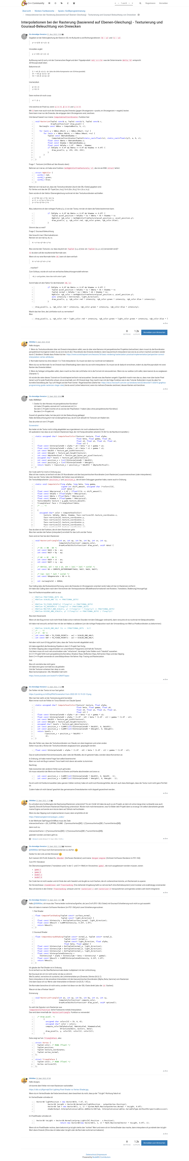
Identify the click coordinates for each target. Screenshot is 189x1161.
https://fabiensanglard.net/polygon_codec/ (46, 817)
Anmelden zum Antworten (154, 332)
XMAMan (32, 342)
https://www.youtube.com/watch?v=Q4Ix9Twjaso (49, 676)
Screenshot (33, 425)
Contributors (105, 1157)
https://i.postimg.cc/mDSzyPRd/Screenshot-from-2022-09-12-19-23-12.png (60, 694)
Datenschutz (91, 1155)
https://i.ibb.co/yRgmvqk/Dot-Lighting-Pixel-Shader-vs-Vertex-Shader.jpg (58, 1090)
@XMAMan (68, 846)
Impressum (102, 1155)
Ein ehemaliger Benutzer (38, 34)
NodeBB (96, 1157)
